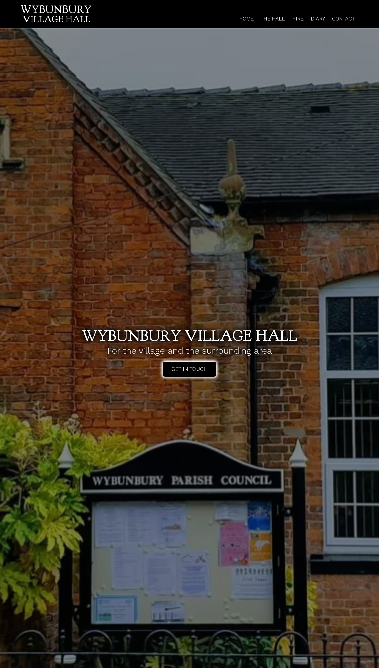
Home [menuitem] (246, 19)
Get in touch (189, 369)
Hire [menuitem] (298, 19)
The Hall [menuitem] (273, 19)
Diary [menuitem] (318, 19)
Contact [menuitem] (343, 19)
